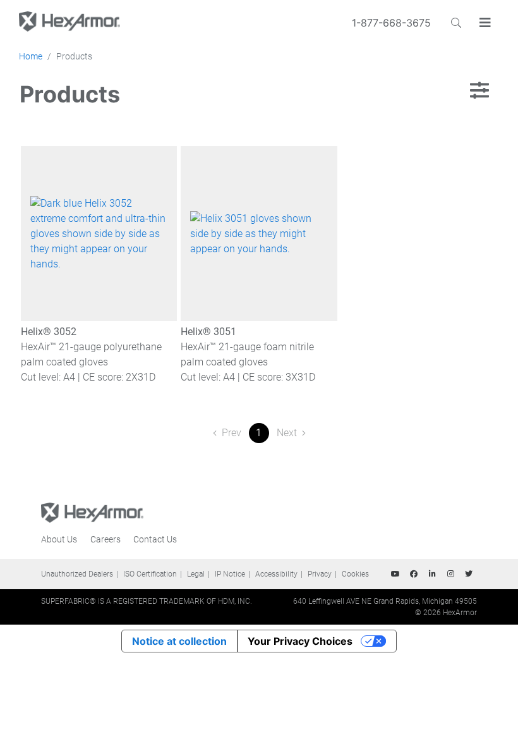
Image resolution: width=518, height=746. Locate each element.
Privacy (320, 574)
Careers (105, 539)
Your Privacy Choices (300, 641)
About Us (59, 539)
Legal (196, 574)
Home (30, 56)
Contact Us (155, 539)
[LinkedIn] (432, 574)
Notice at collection (179, 641)
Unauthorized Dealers (77, 574)
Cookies (355, 574)
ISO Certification (150, 574)
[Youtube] (395, 574)
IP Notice (230, 574)
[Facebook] (414, 574)
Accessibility (276, 574)
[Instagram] (450, 574)
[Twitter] (469, 574)
